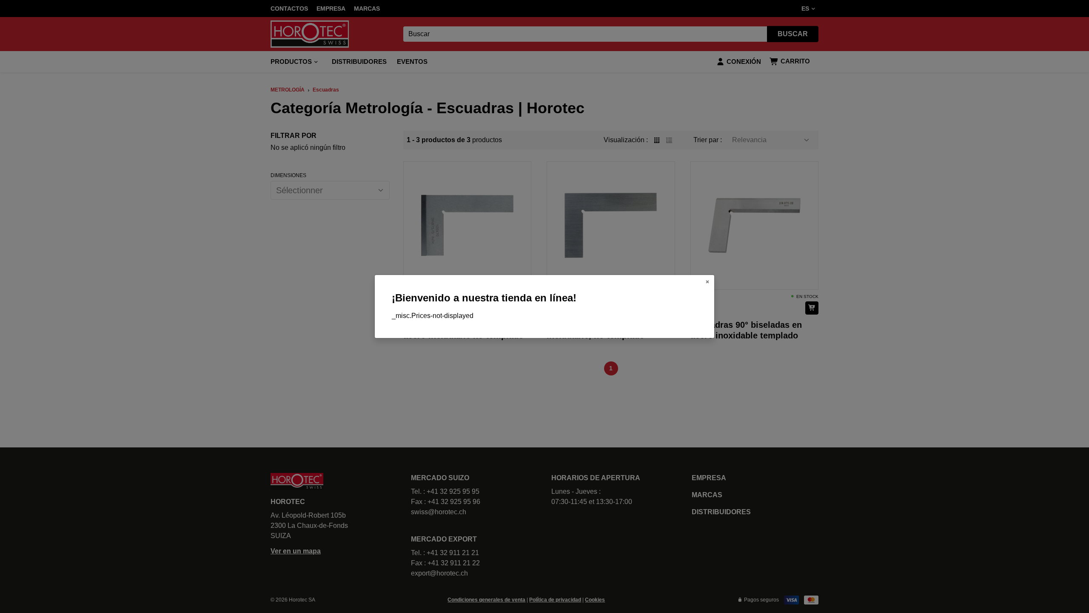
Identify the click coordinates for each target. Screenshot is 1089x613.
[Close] (707, 282)
